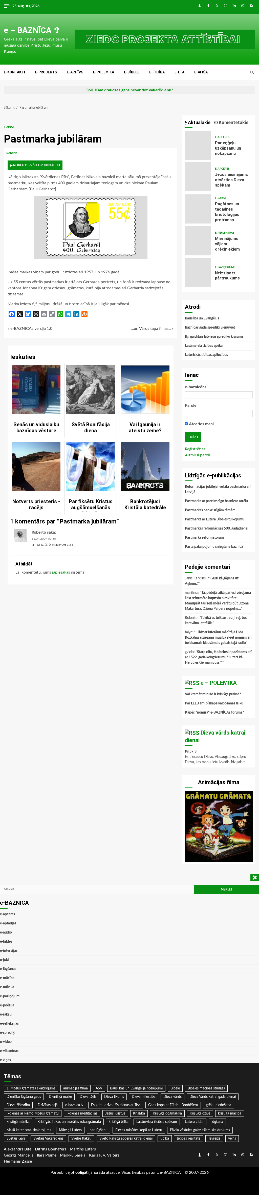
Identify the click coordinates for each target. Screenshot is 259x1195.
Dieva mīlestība (144, 1097)
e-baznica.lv (74, 1105)
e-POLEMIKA (103, 72)
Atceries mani (201, 424)
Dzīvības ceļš (47, 1105)
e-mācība (7, 978)
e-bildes (6, 941)
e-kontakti (14, 72)
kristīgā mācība (229, 1113)
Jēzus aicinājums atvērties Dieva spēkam (198, 176)
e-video (6, 1042)
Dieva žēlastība (18, 1105)
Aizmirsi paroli (197, 455)
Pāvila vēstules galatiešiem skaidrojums (200, 1130)
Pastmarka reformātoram (204, 537)
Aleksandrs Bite (17, 1149)
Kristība (139, 1113)
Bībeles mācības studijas (206, 1088)
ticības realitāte (188, 1138)
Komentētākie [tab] (233, 122)
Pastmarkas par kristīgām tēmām (210, 510)
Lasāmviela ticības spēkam (205, 346)
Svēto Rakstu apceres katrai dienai (126, 1138)
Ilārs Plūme (46, 1155)
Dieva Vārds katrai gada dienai (212, 1097)
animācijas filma (75, 1088)
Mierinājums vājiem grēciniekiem (198, 240)
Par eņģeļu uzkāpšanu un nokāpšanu (198, 145)
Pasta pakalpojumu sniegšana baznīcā (214, 547)
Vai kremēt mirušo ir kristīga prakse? (213, 694)
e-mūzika (7, 987)
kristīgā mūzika (18, 1122)
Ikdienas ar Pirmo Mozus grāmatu (33, 1113)
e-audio (6, 932)
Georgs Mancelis (18, 1155)
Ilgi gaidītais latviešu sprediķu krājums (214, 336)
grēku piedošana (218, 1105)
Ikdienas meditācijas (82, 1113)
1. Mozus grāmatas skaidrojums (31, 1088)
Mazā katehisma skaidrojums (29, 1130)
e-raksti (221, 198)
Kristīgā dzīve (200, 1113)
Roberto (12, 153)
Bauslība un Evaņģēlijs (202, 318)
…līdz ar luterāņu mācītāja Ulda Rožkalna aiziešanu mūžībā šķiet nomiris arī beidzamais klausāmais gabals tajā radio (218, 638)
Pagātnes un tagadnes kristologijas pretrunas (198, 209)
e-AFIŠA (201, 72)
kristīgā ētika (118, 1122)
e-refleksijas (224, 232)
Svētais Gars (16, 1138)
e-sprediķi (7, 1033)
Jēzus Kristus (115, 1113)
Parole (191, 405)
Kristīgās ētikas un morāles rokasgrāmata (69, 1122)
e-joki (4, 960)
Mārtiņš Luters (70, 1130)
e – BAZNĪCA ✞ (32, 30)
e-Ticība (157, 72)
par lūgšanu (98, 1130)
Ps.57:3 (191, 751)
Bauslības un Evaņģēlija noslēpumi (136, 1088)
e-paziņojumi (224, 267)
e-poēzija (7, 1005)
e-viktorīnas (9, 1051)
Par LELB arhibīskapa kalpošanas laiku (214, 703)
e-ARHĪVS (75, 72)
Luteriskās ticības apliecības (206, 355)
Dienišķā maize (60, 1097)
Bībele (175, 1088)
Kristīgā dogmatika (167, 1113)
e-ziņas (9, 127)
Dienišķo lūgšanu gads (24, 1097)
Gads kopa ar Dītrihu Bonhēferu (173, 1105)
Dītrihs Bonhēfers (50, 1149)
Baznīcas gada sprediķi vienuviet (210, 327)
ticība (164, 1138)
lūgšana (217, 1122)
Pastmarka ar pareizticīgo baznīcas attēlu (216, 501)
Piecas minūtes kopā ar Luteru (138, 1130)
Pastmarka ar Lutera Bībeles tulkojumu (214, 519)
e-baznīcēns (195, 387)
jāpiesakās (61, 572)
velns (232, 1138)
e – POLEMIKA (219, 683)
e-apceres (222, 137)
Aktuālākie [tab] (198, 122)
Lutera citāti (194, 1122)
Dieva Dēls (88, 1097)
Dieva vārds (172, 1097)
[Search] (252, 72)
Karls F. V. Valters (104, 1155)
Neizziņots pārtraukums (198, 272)
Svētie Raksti (81, 1138)
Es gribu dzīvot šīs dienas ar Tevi (115, 1105)
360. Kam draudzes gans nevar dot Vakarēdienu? (129, 90)
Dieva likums (114, 1097)
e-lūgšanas (8, 969)
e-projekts (46, 72)
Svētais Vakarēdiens (48, 1138)
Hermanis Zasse (18, 1161)
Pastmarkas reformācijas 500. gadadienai (216, 528)
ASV (99, 1088)
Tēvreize (214, 1138)
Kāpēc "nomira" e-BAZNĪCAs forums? (214, 712)
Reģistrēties (195, 449)
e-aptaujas (8, 923)
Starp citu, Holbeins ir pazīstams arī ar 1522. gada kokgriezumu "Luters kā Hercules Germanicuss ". (218, 657)
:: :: (170, 1172)
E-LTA (179, 72)
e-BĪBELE (131, 72)
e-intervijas (8, 951)
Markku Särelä (72, 1155)
